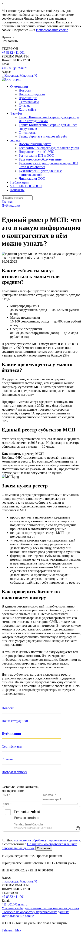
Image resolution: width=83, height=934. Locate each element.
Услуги (15, 140)
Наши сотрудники (32, 94)
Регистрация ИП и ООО (36, 155)
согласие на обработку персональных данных (47, 840)
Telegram (8, 930)
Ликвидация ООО (32, 178)
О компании (19, 86)
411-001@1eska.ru (14, 68)
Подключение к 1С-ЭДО (36, 151)
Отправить (44, 848)
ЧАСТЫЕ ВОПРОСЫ (26, 186)
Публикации (28, 98)
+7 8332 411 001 (13, 52)
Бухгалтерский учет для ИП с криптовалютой (40, 172)
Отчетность (27, 132)
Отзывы (24, 105)
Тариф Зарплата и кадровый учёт (43, 136)
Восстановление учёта (35, 144)
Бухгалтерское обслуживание (40, 159)
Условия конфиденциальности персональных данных (40, 908)
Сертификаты (29, 102)
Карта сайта (27, 109)
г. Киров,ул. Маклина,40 (19, 75)
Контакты (17, 190)
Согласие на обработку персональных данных (35, 912)
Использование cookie (52, 30)
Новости (25, 90)
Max (18, 930)
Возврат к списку (14, 772)
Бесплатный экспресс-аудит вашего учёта (49, 148)
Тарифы (16, 113)
